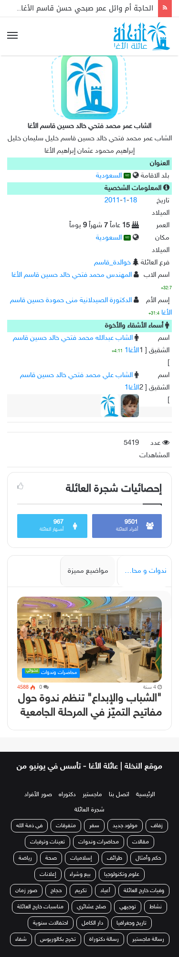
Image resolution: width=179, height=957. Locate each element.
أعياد (105, 890)
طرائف (114, 858)
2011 (112, 201)
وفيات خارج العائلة (144, 890)
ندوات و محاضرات (142, 571)
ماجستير (92, 795)
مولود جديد (125, 825)
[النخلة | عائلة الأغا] (143, 36)
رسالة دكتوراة (104, 939)
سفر (94, 825)
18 (133, 201)
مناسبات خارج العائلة (40, 907)
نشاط (155, 907)
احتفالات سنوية (50, 923)
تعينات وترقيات (47, 842)
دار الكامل (92, 923)
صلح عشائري (91, 907)
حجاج (56, 890)
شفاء (21, 939)
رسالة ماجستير (148, 939)
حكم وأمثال (148, 858)
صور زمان (26, 890)
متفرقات (66, 825)
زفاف (157, 825)
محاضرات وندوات (98, 842)
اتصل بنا (119, 795)
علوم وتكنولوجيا (121, 874)
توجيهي (127, 907)
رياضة (25, 858)
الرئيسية (145, 795)
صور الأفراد (38, 795)
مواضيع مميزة (88, 571)
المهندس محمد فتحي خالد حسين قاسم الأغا (71, 275)
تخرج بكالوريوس (58, 939)
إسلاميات (82, 858)
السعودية (110, 176)
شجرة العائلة (89, 810)
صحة (51, 858)
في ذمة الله (29, 825)
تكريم (81, 890)
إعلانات (48, 874)
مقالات (140, 842)
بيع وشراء (80, 874)
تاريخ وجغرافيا (131, 923)
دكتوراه (67, 795)
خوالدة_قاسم (112, 263)
